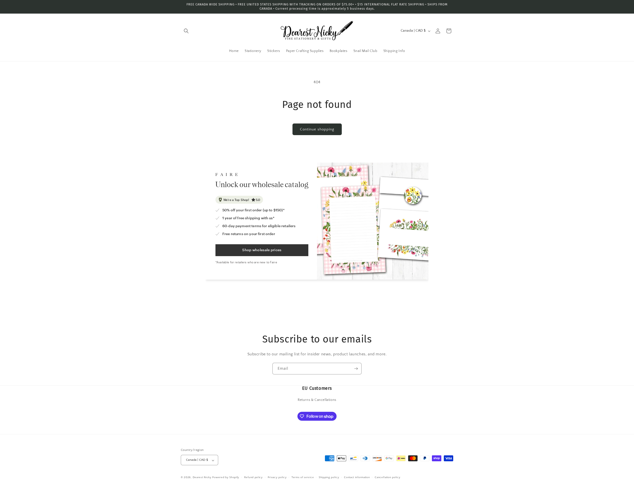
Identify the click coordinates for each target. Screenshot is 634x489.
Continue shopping (317, 129)
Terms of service (302, 477)
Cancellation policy (387, 477)
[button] (186, 30)
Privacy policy (277, 477)
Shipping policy (329, 477)
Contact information (357, 477)
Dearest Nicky (202, 477)
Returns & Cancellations (317, 400)
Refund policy (253, 477)
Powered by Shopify (225, 477)
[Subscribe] (355, 368)
